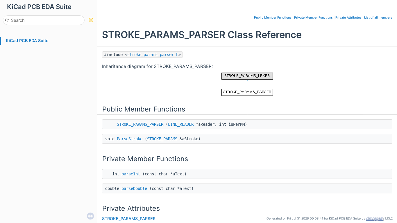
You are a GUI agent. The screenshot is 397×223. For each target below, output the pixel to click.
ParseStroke (129, 138)
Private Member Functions (313, 17)
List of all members (378, 17)
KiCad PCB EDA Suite (27, 40)
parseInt (130, 174)
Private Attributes (348, 17)
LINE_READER (181, 124)
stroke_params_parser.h (152, 54)
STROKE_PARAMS (162, 138)
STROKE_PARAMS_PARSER (140, 124)
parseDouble (134, 188)
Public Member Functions (273, 17)
